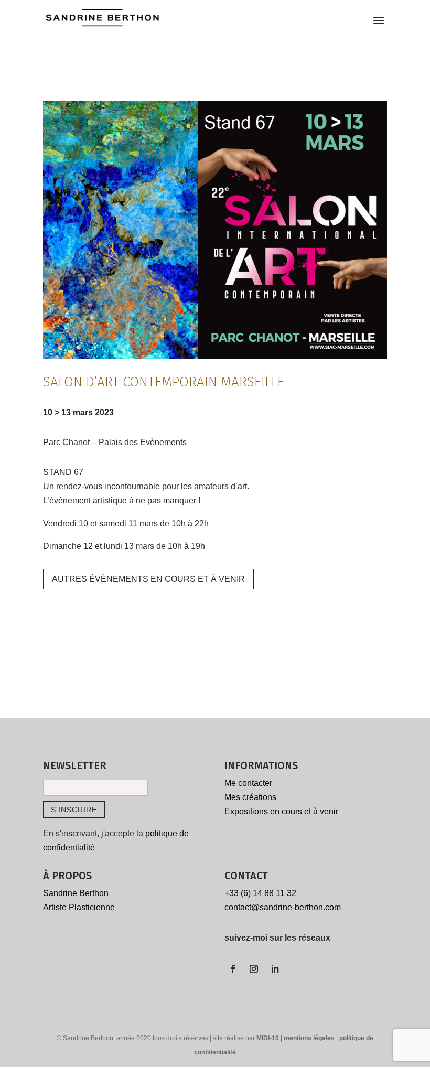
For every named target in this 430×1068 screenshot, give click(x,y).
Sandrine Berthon (76, 893)
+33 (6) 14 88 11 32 (260, 893)
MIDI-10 (268, 1038)
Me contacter (248, 783)
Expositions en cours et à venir (281, 811)
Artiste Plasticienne (79, 907)
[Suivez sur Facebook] (232, 969)
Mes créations (250, 797)
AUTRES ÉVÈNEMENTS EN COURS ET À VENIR (148, 579)
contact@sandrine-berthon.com (282, 907)
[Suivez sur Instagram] (253, 969)
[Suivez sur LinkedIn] (274, 969)
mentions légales (310, 1038)
